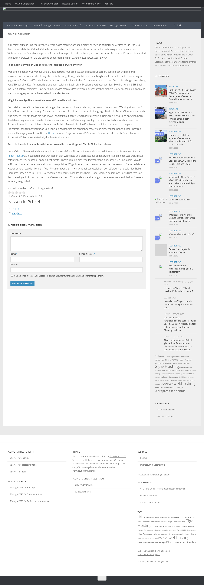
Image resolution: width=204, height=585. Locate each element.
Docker (169, 363)
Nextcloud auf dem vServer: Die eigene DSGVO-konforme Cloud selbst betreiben (182, 160)
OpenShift (186, 374)
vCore (157, 384)
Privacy (165, 377)
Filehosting (186, 363)
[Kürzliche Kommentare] (181, 80)
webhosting (184, 383)
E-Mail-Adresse (87, 254)
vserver (167, 384)
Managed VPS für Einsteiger (23, 487)
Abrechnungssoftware (172, 357)
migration (170, 374)
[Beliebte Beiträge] (170, 80)
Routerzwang (159, 380)
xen (172, 391)
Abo (162, 357)
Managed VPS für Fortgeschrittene (26, 494)
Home (8, 3)
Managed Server (190, 371)
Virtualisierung (160, 25)
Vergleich (17, 213)
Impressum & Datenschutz (152, 464)
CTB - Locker (179, 360)
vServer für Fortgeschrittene (47, 25)
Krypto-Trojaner (165, 371)
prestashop (159, 377)
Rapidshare (183, 377)
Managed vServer (118, 25)
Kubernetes (176, 371)
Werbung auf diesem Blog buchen (153, 561)
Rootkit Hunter (15, 155)
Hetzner (189, 367)
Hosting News (175, 132)
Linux (182, 371)
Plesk (192, 374)
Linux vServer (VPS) (96, 25)
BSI (166, 360)
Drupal (175, 363)
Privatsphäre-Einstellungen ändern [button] (154, 474)
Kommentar (16, 233)
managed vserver (161, 374)
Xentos (180, 391)
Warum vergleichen (24, 3)
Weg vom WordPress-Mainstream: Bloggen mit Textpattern (181, 268)
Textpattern (191, 380)
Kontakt (109, 3)
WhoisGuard (159, 388)
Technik (177, 25)
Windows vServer (140, 25)
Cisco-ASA (171, 360)
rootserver (191, 377)
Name (13, 254)
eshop (180, 363)
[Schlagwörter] (191, 80)
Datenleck (188, 360)
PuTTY (15, 209)
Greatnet (182, 367)
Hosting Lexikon (70, 3)
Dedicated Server (161, 363)
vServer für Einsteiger (18, 25)
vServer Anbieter (49, 3)
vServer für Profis (73, 25)
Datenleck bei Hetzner (179, 199)
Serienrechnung (176, 380)
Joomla (157, 371)
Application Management (172, 517)
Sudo (184, 380)
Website (14, 264)
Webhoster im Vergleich (149, 554)
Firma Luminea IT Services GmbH (170, 51)
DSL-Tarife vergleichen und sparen (154, 551)
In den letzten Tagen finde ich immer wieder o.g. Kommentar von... (178, 304)
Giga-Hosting (167, 366)
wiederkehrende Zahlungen (173, 388)
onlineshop (178, 374)
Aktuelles (173, 86)
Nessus (52, 133)
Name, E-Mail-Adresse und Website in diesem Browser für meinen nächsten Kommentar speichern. (58, 276)
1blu (158, 356)
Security (167, 380)
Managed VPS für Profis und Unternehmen (30, 501)
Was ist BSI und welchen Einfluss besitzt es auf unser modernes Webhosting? (182, 217)
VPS (160, 384)
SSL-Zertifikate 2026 (149, 502)
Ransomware (173, 377)
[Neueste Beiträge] (160, 80)
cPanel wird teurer (148, 495)
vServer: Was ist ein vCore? (181, 234)
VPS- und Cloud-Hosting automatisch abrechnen (162, 488)
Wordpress (162, 391)
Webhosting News (91, 3)
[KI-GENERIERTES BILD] (160, 159)
